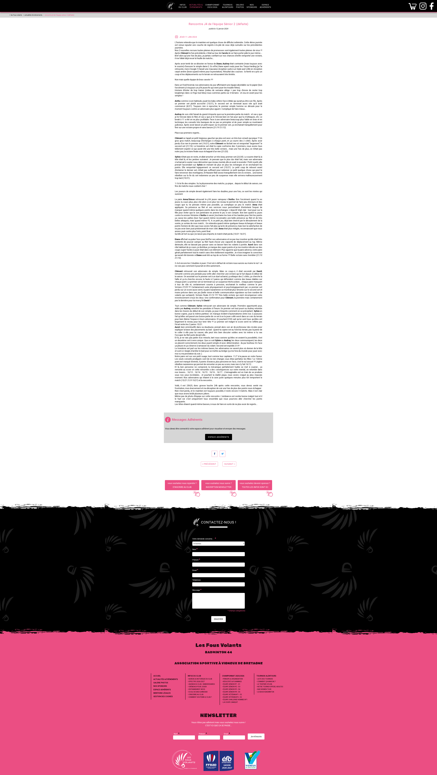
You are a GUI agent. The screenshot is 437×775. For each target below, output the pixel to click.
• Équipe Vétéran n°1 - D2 (232, 694)
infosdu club (183, 6)
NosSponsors (252, 6)
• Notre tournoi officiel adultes (270, 687)
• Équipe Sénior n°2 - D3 (231, 687)
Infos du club (194, 676)
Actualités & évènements (165, 679)
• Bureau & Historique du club (200, 679)
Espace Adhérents (218, 437)
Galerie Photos (160, 683)
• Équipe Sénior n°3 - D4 (231, 689)
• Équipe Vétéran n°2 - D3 (232, 697)
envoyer (218, 619)
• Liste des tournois (265, 679)
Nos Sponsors (160, 686)
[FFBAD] (219, 770)
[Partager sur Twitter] (222, 454)
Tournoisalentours (227, 6)
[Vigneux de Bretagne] (253, 769)
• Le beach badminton (265, 692)
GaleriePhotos (240, 6)
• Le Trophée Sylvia (264, 684)
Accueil (157, 676)
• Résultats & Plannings (232, 681)
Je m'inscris (256, 736)
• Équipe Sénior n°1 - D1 (231, 684)
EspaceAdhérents (265, 6)
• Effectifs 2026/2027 (196, 681)
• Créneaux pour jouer (197, 687)
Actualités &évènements (196, 6)
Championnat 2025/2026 (233, 676)
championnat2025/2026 (212, 6)
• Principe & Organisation (232, 679)
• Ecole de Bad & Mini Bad (198, 692)
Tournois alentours (266, 676)
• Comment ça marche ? (266, 681)
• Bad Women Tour (264, 689)
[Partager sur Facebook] (214, 454)
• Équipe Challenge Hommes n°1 (234, 700)
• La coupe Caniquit (230, 702)
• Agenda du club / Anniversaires (201, 684)
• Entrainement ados (196, 689)
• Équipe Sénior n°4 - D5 (231, 692)
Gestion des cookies (163, 696)
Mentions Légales (162, 693)
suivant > (229, 464)
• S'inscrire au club (195, 694)
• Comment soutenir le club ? (200, 697)
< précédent (209, 464)
